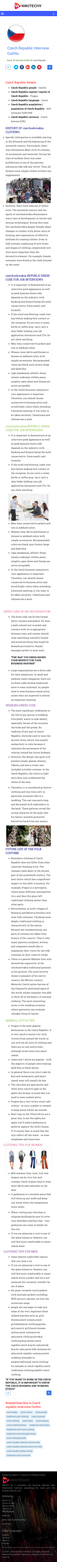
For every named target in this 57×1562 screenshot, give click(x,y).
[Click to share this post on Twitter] (17, 67)
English (5, 1535)
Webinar (6, 1515)
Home (10, 60)
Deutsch (6, 1540)
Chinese (6, 1537)
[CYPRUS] (8, 67)
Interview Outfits (22, 60)
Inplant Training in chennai (26, 1554)
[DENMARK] (49, 67)
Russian (5, 1543)
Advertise (6, 1523)
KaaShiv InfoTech (23, 1551)
